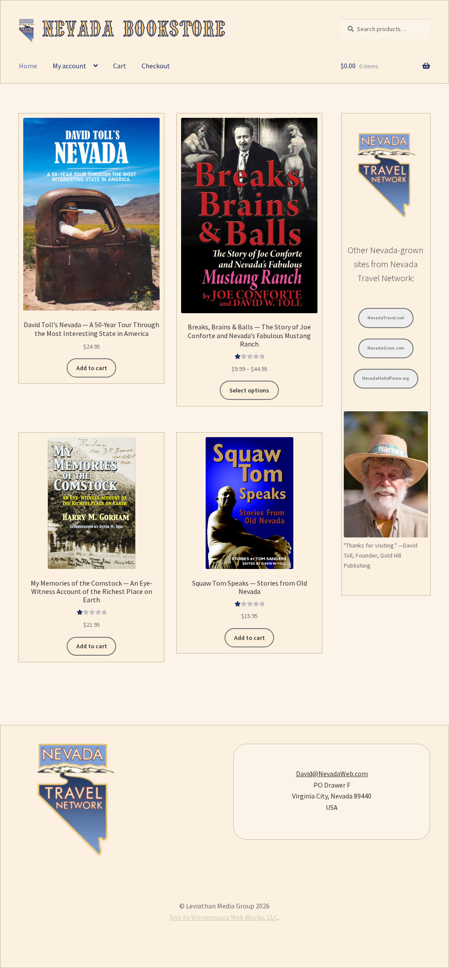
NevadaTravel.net (385, 318)
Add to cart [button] (91, 368)
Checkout (156, 65)
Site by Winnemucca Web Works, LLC (224, 917)
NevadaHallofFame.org (385, 378)
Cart (119, 65)
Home (28, 65)
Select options (249, 390)
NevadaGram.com (385, 348)
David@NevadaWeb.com (332, 773)
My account (69, 65)
